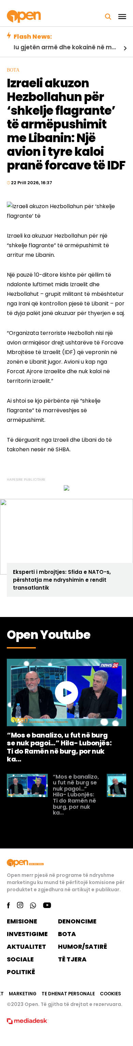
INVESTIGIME (27, 934)
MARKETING (22, 994)
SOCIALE (20, 959)
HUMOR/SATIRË (82, 946)
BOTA (67, 934)
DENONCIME (77, 921)
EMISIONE (22, 921)
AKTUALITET (26, 946)
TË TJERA (72, 959)
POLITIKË (21, 972)
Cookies (110, 994)
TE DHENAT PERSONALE (68, 994)
